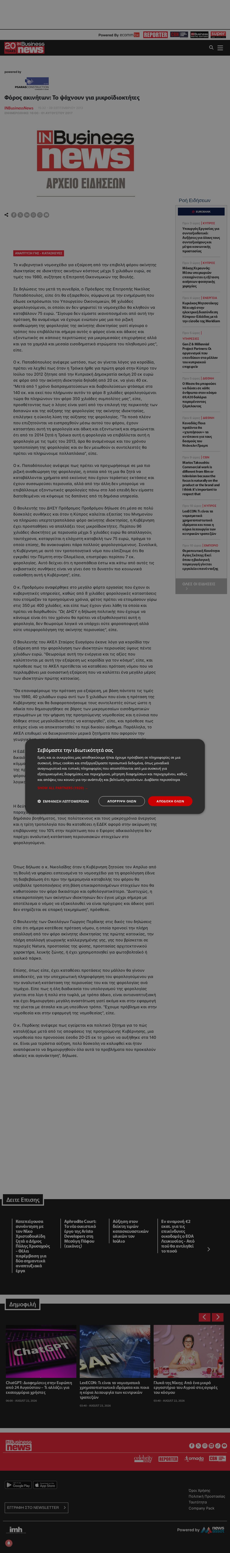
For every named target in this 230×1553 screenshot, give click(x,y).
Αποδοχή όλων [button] (170, 801)
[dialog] (115, 776)
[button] (115, 788)
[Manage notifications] (8, 1543)
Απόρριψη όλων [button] (121, 801)
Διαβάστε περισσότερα (162, 779)
